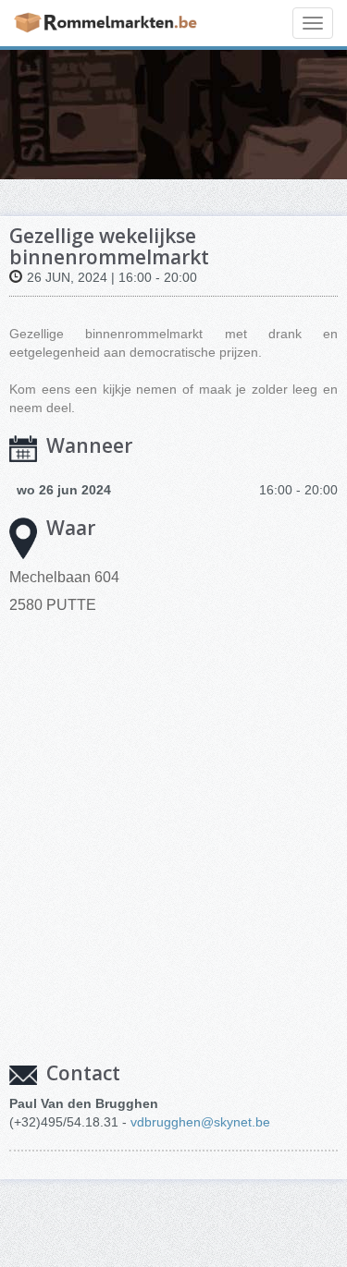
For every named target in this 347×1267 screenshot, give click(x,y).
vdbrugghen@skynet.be (200, 1122)
